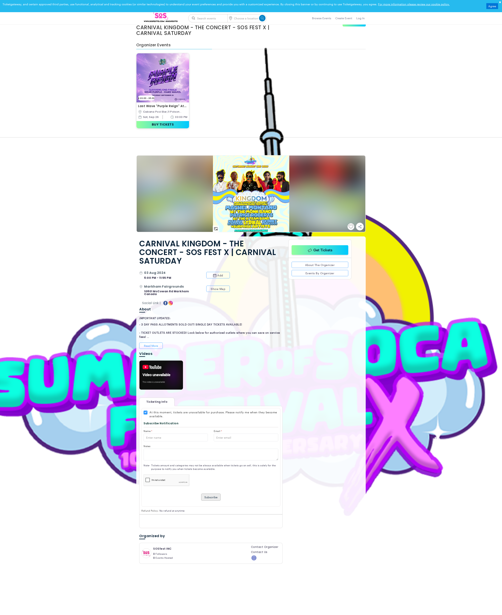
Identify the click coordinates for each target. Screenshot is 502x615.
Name (148, 431)
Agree (492, 6)
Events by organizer (320, 272)
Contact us (259, 552)
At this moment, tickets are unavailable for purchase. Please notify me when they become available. (213, 414)
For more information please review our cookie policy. (414, 4)
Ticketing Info (153, 402)
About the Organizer (320, 264)
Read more (151, 346)
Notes (147, 446)
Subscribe (210, 497)
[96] (160, 17)
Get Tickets (323, 249)
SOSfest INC (162, 549)
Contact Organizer (264, 547)
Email (218, 431)
